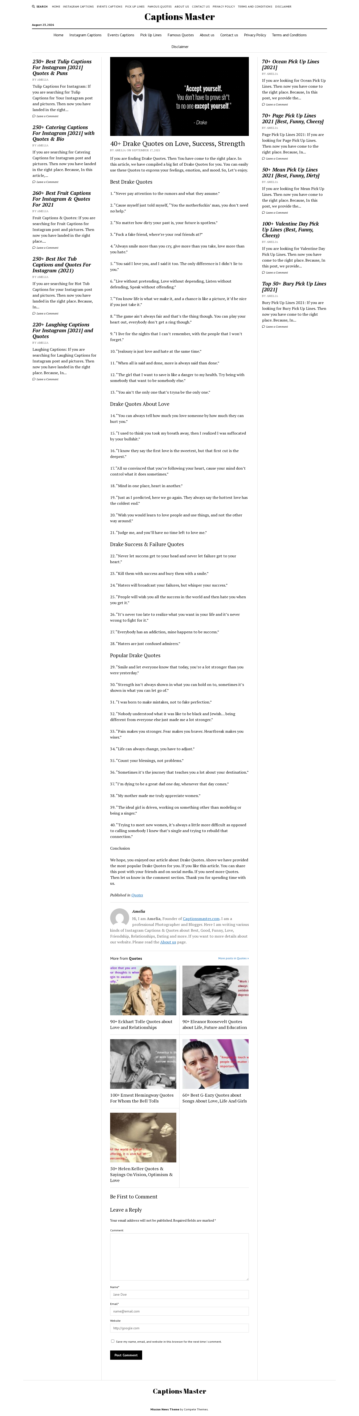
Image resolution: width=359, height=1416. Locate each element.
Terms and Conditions (255, 6)
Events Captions (109, 6)
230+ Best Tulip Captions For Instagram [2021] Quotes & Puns (62, 67)
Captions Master (179, 16)
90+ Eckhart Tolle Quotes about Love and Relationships (141, 1024)
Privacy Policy (224, 6)
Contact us (201, 6)
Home (56, 6)
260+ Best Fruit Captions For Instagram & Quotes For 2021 (61, 199)
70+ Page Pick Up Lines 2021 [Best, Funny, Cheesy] (293, 118)
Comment (116, 1230)
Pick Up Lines (135, 6)
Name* (114, 1287)
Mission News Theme (164, 1409)
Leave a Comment (47, 116)
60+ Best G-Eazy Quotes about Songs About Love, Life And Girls (214, 1098)
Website (115, 1320)
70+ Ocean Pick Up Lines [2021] (290, 64)
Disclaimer (283, 6)
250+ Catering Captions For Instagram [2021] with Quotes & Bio (63, 133)
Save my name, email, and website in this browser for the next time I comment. (169, 1341)
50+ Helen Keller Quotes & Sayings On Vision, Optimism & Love (141, 1174)
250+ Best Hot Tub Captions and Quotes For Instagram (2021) (61, 264)
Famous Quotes (160, 6)
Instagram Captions (78, 6)
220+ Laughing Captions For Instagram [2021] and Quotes (62, 330)
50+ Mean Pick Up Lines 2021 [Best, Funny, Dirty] (290, 172)
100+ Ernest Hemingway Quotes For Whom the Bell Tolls (142, 1098)
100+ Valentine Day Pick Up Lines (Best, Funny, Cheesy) (290, 229)
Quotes (137, 895)
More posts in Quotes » (233, 958)
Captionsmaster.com (201, 918)
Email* (114, 1304)
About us (182, 6)
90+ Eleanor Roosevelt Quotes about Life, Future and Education (214, 1024)
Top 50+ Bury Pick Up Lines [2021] (294, 286)
